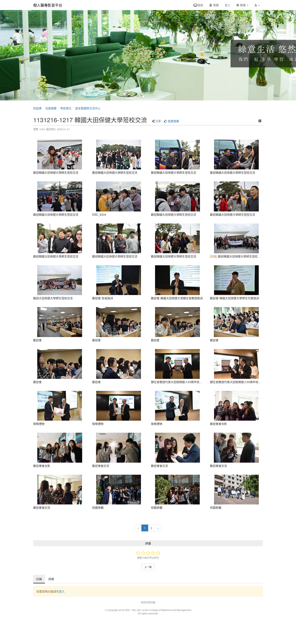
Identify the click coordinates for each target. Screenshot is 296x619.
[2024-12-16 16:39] (59, 154)
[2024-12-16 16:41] (59, 196)
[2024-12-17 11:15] (177, 489)
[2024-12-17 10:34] (118, 322)
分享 (158, 121)
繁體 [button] (242, 5)
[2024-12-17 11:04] (236, 406)
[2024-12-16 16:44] (236, 196)
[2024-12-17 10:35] (236, 280)
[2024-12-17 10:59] (59, 406)
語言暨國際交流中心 (87, 108)
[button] (257, 5)
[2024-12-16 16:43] (236, 238)
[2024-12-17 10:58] (177, 364)
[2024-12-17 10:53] (118, 364)
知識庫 (37, 108)
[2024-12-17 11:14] (118, 489)
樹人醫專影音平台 (47, 5)
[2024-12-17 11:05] (59, 489)
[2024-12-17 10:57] (236, 364)
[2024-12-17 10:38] (236, 322)
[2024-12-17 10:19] (118, 280)
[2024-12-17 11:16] (236, 489)
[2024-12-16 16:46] (118, 238)
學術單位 (65, 108)
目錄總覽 (51, 108)
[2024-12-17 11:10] (236, 447)
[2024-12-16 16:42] (177, 196)
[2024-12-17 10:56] (118, 406)
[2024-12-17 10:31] (177, 280)
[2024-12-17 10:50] (59, 364)
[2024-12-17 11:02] (177, 447)
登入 (62, 591)
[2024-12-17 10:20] (59, 322)
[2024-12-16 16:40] (177, 154)
